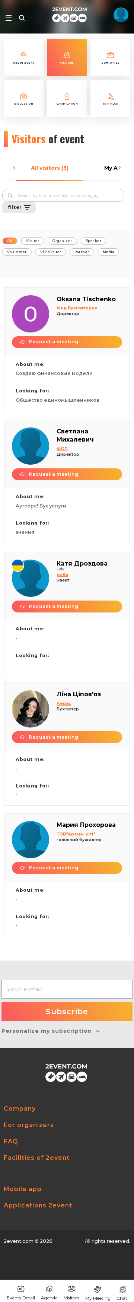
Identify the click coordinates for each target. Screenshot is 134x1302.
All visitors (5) (49, 168)
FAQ (11, 1141)
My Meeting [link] (98, 1298)
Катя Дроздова (82, 563)
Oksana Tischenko (86, 299)
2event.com (19, 1241)
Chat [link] (122, 1298)
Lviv (60, 569)
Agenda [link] (49, 1298)
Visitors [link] (71, 1298)
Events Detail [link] (21, 1298)
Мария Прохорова (86, 824)
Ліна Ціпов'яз (79, 694)
